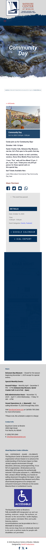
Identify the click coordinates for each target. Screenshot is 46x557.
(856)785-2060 (12, 434)
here (10, 176)
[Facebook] (8, 188)
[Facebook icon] (19, 548)
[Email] (20, 188)
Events (23, 223)
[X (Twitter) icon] (23, 548)
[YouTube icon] (26, 548)
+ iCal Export (23, 239)
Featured (29, 223)
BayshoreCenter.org (16, 410)
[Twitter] (14, 188)
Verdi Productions (27, 544)
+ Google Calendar (23, 232)
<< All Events (10, 103)
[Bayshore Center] (21, 15)
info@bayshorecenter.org (16, 437)
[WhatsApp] (26, 188)
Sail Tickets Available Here (15, 170)
